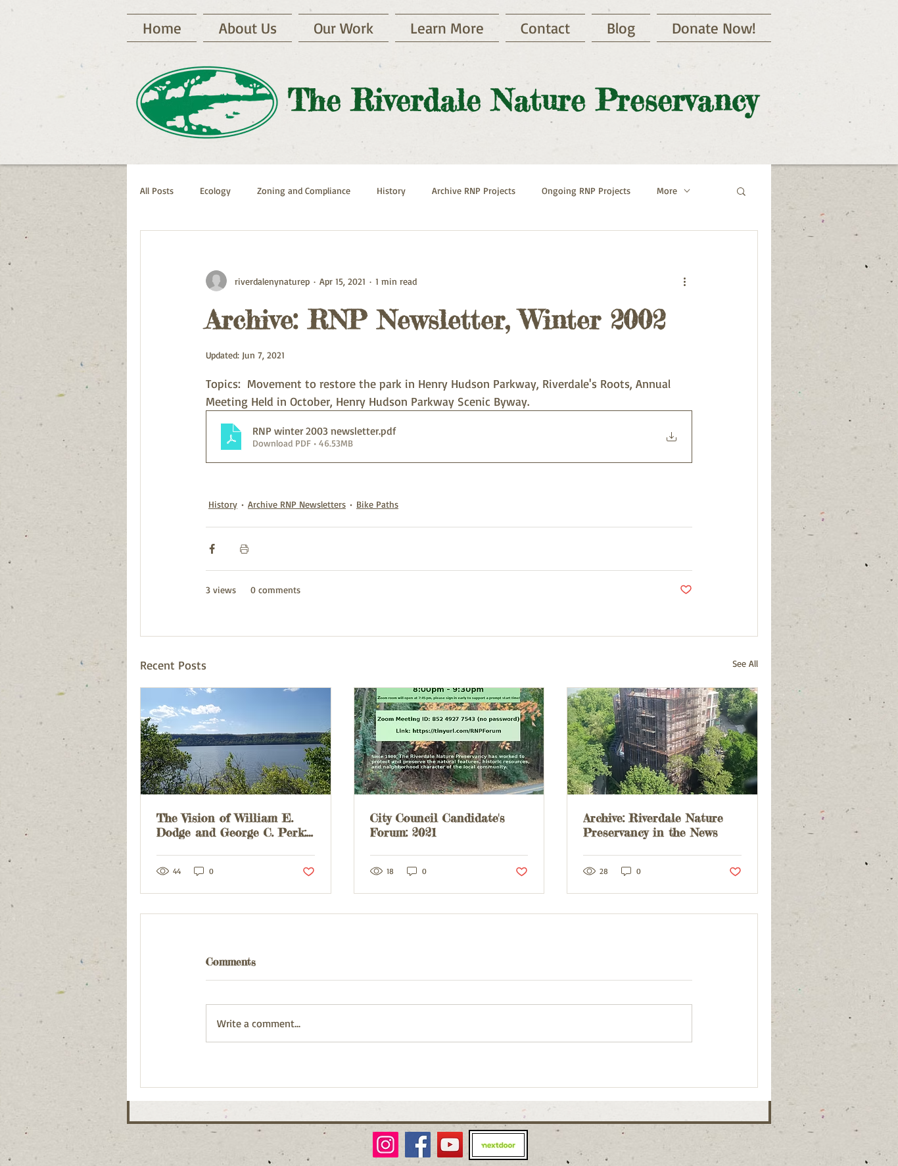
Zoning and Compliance (303, 190)
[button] (447, 28)
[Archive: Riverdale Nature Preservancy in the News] (662, 741)
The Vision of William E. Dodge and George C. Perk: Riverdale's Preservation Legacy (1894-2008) (231, 824)
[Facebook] (418, 1144)
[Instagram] (385, 1144)
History (391, 190)
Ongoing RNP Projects (586, 190)
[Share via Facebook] (212, 549)
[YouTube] (450, 1144)
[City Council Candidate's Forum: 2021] (449, 741)
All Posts (157, 190)
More (667, 190)
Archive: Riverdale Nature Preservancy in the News (653, 824)
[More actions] (684, 281)
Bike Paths (377, 504)
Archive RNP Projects (473, 190)
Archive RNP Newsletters (297, 504)
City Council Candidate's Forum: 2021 (437, 824)
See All (745, 663)
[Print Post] (244, 549)
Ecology (215, 190)
